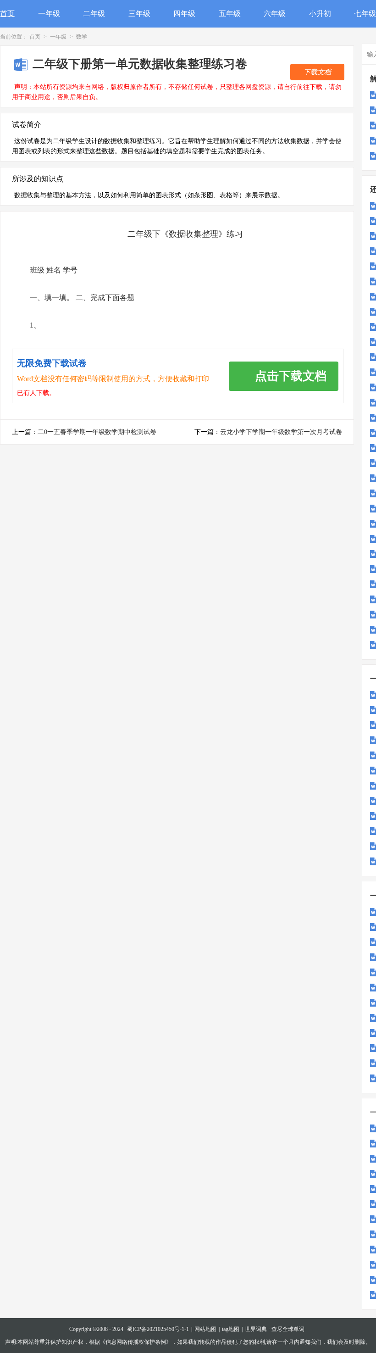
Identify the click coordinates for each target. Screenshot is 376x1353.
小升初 (320, 13)
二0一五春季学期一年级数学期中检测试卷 (97, 432)
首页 (7, 13)
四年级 (184, 13)
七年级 (365, 13)
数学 (81, 36)
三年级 (139, 13)
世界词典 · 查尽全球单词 (274, 1329)
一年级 (49, 13)
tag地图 (230, 1329)
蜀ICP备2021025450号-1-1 (158, 1329)
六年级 (275, 13)
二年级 (94, 13)
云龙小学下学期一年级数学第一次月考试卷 (281, 432)
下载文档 (317, 72)
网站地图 (205, 1329)
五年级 (230, 13)
